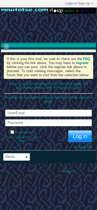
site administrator (66, 88)
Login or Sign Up (77, 3)
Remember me (24, 132)
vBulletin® (69, 171)
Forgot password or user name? (22, 138)
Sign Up (85, 147)
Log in (80, 136)
